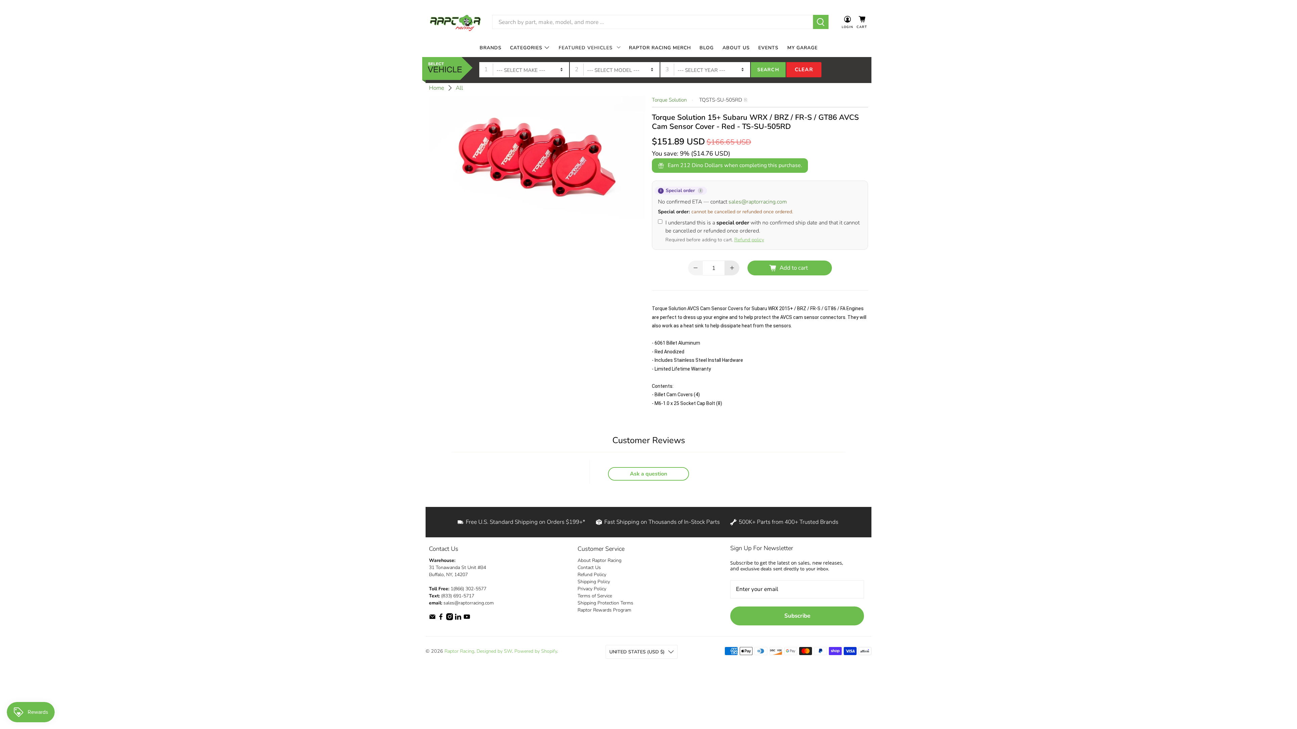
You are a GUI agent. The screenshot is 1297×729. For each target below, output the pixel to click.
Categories (526, 48)
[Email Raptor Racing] (432, 619)
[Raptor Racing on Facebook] (440, 619)
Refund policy (749, 239)
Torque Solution (669, 100)
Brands (491, 48)
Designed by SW (494, 651)
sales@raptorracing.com (758, 202)
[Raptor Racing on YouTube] (466, 619)
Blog (707, 48)
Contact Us (589, 567)
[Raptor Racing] (455, 22)
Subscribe (797, 616)
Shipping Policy (594, 581)
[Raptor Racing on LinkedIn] (458, 619)
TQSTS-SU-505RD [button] (720, 100)
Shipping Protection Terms (605, 603)
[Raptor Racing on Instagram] (449, 619)
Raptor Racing (459, 651)
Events (768, 48)
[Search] (821, 22)
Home (436, 88)
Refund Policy (592, 574)
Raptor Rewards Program (604, 610)
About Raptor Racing (599, 560)
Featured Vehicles (586, 48)
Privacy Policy (592, 589)
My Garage (802, 48)
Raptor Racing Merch (660, 48)
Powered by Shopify (535, 651)
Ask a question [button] (648, 474)
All (459, 88)
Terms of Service (595, 596)
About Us (736, 48)
